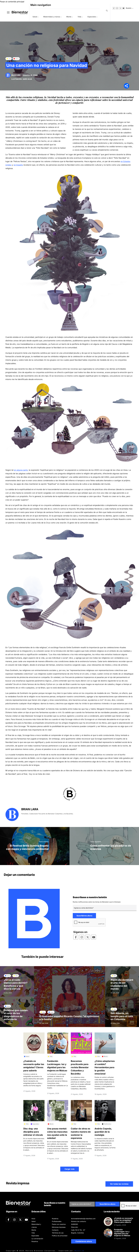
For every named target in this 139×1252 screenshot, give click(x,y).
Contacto (55, 1230)
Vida (79, 17)
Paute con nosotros (59, 1224)
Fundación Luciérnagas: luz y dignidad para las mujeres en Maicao (122, 1233)
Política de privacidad (59, 1236)
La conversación (37, 1238)
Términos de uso (58, 1233)
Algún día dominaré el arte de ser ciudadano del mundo (122, 984)
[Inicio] (18, 12)
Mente (68, 17)
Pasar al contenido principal (12, 2)
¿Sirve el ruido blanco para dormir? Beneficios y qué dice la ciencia (15, 984)
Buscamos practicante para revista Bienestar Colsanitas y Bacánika (80, 1067)
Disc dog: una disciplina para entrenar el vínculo (33, 1131)
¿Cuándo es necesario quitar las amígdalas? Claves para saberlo (123, 1220)
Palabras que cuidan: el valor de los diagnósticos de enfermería (16, 1015)
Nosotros (34, 1241)
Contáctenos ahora (83, 1241)
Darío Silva (27, 79)
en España (18, 165)
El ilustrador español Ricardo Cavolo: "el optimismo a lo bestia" (69, 1018)
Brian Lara (15, 75)
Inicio (33, 1218)
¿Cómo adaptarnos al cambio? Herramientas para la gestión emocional (105, 1067)
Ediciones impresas (58, 1227)
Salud (35, 17)
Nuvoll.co (79, 1250)
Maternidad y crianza (51, 17)
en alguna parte (21, 470)
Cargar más (69, 1169)
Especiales (92, 17)
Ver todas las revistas (119, 1184)
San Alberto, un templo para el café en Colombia (122, 1016)
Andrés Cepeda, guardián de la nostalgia (103, 1131)
